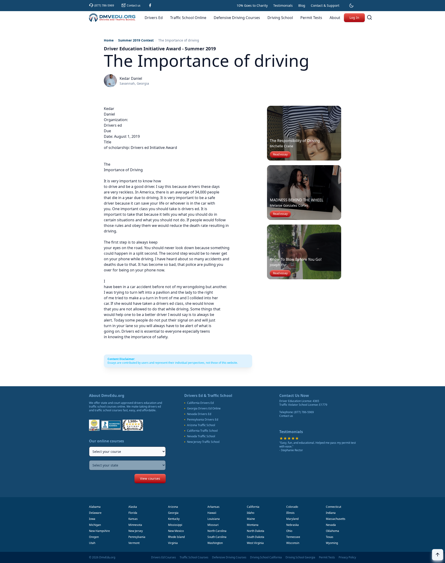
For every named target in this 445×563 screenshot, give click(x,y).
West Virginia (255, 543)
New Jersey (135, 531)
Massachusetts (335, 519)
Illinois (290, 513)
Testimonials (283, 5)
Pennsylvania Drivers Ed (202, 419)
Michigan (95, 525)
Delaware (95, 513)
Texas (329, 537)
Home (109, 40)
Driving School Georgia (300, 557)
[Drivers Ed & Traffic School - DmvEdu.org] (112, 17)
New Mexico (176, 531)
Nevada (331, 525)
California (253, 507)
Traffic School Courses (194, 557)
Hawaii (211, 513)
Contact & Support (325, 5)
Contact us (286, 416)
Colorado (292, 507)
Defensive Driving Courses (229, 557)
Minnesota (135, 525)
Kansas (133, 519)
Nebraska (292, 525)
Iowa (92, 519)
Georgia (173, 513)
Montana (252, 525)
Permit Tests (327, 557)
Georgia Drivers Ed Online (204, 408)
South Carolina (216, 537)
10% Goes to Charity (252, 5)
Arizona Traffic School (201, 425)
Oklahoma (332, 531)
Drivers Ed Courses (163, 557)
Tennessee (293, 537)
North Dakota (255, 531)
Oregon (94, 537)
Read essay (280, 154)
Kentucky (174, 519)
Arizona (173, 507)
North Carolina (216, 531)
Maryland (292, 519)
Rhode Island (176, 537)
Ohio (289, 531)
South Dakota (255, 537)
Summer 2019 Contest (136, 40)
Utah (92, 543)
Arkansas (213, 507)
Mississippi (175, 525)
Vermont (134, 543)
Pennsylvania (136, 537)
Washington (215, 543)
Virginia (173, 543)
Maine (251, 519)
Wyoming (332, 543)
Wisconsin (292, 543)
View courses (150, 478)
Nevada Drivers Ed (199, 414)
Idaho (250, 513)
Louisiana (213, 519)
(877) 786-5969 (304, 412)
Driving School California (266, 557)
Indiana (331, 513)
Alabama (95, 507)
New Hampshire (99, 531)
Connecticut (333, 507)
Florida (132, 513)
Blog (301, 5)
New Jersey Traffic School (203, 442)
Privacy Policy (347, 557)
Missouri (213, 525)
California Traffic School (202, 431)
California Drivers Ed (200, 403)
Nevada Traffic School (201, 436)
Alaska (132, 507)
